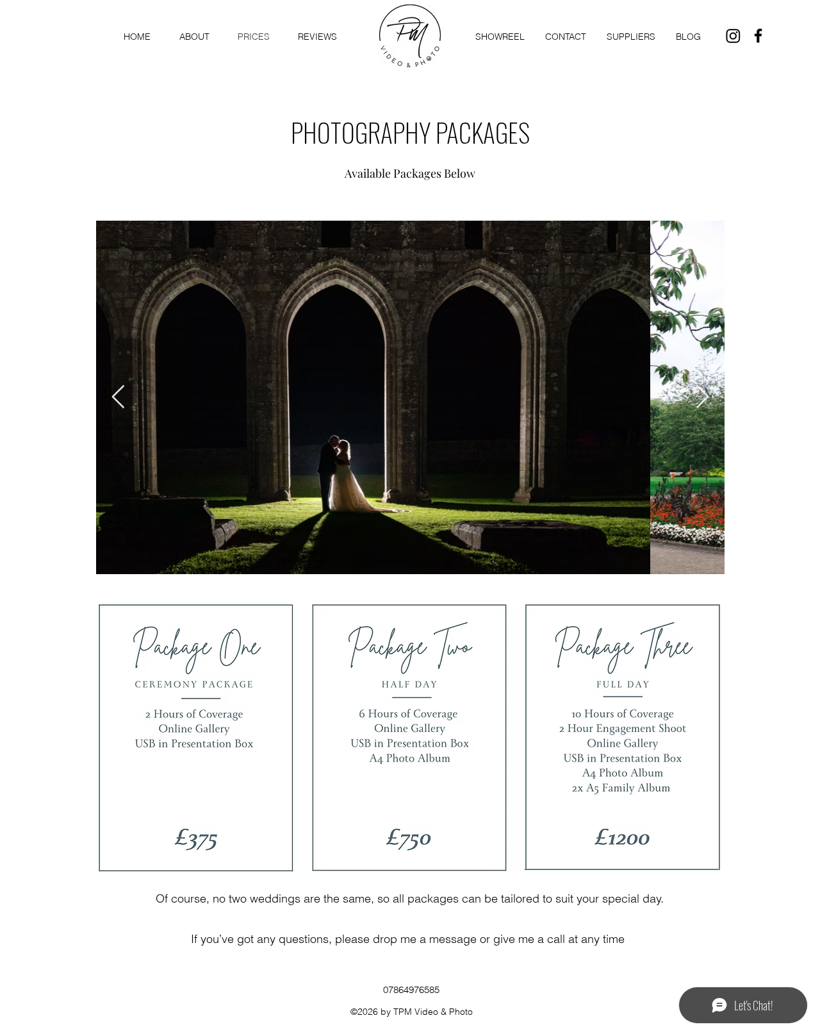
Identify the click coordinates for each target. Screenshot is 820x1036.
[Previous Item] (118, 397)
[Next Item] (702, 397)
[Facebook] (758, 35)
